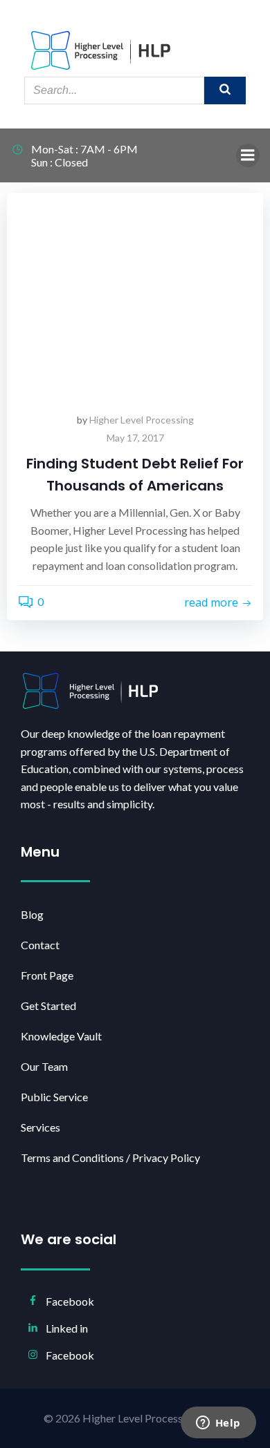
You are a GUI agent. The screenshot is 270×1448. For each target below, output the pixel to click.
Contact (40, 944)
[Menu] (248, 155)
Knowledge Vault (61, 1035)
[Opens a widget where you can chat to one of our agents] (218, 1424)
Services (40, 1127)
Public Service (54, 1096)
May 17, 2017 (135, 438)
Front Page (47, 975)
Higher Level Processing (141, 420)
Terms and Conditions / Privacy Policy (110, 1157)
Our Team (44, 1066)
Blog (32, 914)
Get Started (48, 1005)
